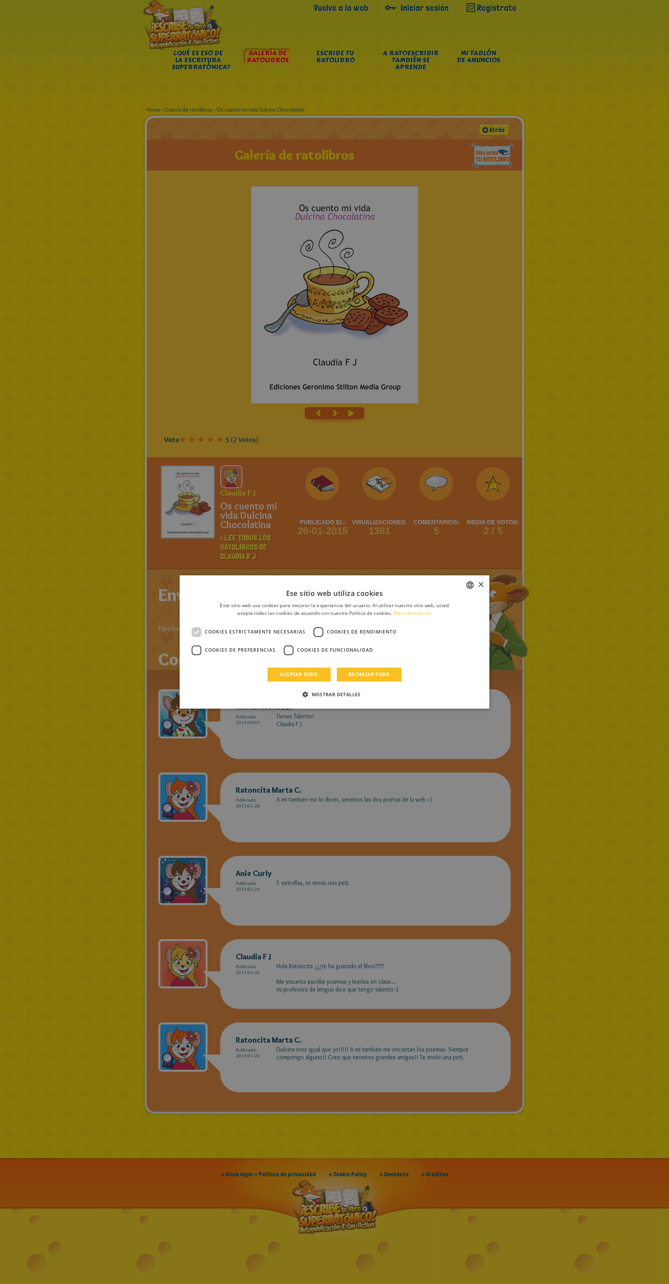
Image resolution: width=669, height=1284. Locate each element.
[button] (334, 694)
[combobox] (470, 585)
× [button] (481, 585)
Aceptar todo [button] (299, 674)
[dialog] (334, 642)
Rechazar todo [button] (369, 674)
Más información (412, 613)
